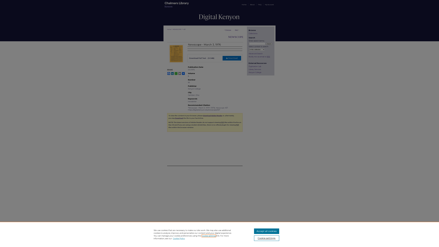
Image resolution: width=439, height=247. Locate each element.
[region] (219, 234)
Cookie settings (209, 236)
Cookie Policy (179, 239)
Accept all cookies (267, 231)
